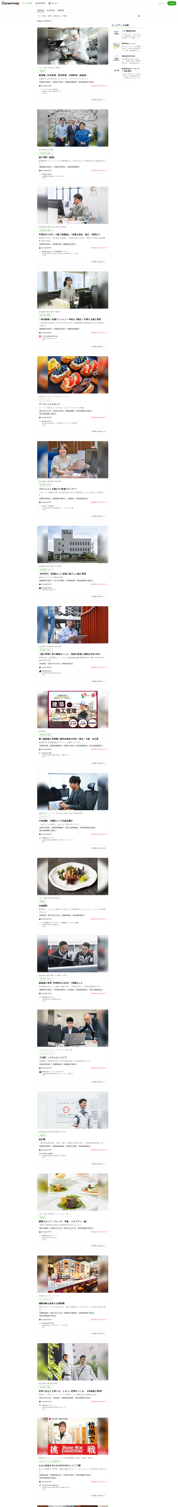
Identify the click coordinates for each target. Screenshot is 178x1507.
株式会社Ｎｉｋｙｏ (129, 43)
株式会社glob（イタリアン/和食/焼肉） (130, 70)
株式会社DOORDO (128, 56)
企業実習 (60, 10)
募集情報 (40, 10)
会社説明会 (51, 10)
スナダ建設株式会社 (129, 31)
